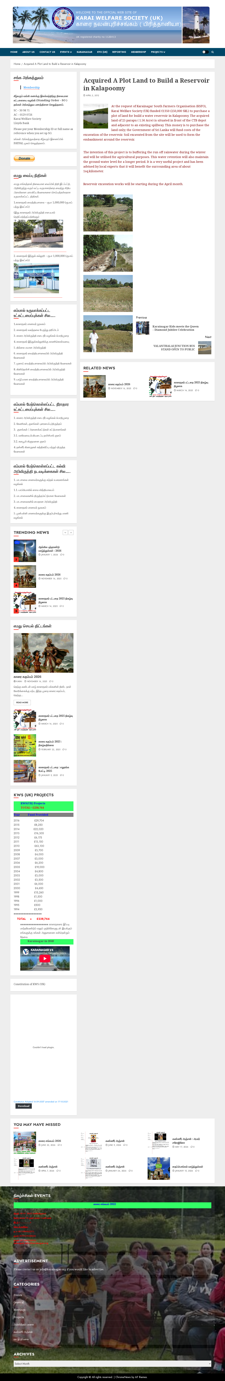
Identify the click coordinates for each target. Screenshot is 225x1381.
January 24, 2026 (117, 1171)
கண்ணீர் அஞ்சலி (115, 1141)
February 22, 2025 (50, 749)
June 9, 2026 (114, 1145)
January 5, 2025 (49, 775)
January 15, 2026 (50, 604)
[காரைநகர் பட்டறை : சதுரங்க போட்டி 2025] (25, 771)
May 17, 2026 (181, 1147)
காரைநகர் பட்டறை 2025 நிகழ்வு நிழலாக (191, 384)
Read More (22, 702)
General (19, 1302)
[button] (213, 52)
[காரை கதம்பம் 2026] (94, 386)
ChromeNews (123, 1377)
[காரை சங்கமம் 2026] (25, 576)
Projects (157, 52)
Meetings (19, 1310)
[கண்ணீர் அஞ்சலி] (92, 1143)
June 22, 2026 (48, 579)
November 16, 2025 (121, 388)
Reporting (119, 52)
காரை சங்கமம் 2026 (50, 574)
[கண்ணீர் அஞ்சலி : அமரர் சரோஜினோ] (159, 1143)
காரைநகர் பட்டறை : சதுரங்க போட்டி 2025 (54, 769)
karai (19, 681)
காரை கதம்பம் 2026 (119, 384)
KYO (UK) (102, 52)
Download (23, 1106)
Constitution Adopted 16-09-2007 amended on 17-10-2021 (41, 1101)
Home (13, 52)
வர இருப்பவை (21, 1339)
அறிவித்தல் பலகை (24, 1324)
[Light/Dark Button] (205, 52)
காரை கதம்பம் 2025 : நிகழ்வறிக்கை (50, 743)
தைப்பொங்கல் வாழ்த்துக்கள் (54, 600)
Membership (138, 52)
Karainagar (84, 52)
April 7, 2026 (47, 1171)
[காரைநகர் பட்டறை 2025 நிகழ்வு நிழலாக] (160, 386)
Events (64, 52)
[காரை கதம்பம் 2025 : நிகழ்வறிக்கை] (25, 745)
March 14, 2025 (185, 390)
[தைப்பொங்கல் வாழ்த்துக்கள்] (25, 602)
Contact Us (47, 52)
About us (28, 52)
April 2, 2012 (92, 95)
